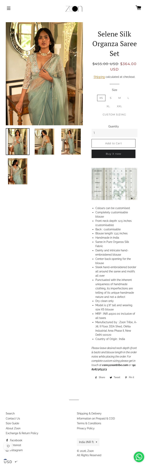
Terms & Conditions (89, 423)
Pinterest (15, 445)
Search (10, 413)
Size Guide (12, 423)
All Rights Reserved (89, 455)
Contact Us (13, 418)
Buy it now (113, 153)
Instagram (16, 450)
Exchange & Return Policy (22, 433)
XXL (119, 106)
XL (108, 106)
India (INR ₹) (86, 442)
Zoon (90, 450)
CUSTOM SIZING (114, 114)
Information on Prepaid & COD (96, 418)
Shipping (99, 76)
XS (101, 97)
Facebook (15, 440)
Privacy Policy (86, 428)
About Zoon (13, 428)
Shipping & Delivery (89, 413)
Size (114, 90)
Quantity (113, 126)
